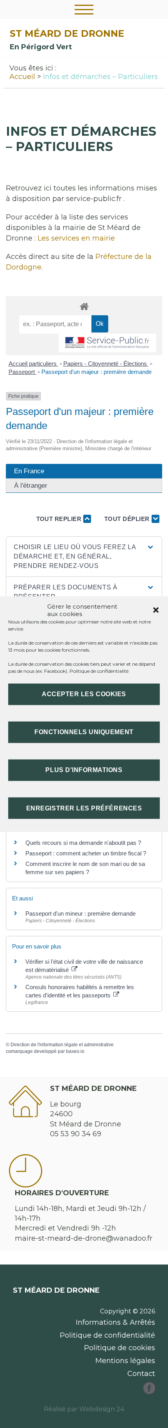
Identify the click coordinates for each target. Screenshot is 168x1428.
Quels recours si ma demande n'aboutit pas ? (83, 842)
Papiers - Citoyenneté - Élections (105, 363)
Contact (141, 1373)
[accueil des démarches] (84, 306)
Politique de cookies (119, 1348)
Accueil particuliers (33, 363)
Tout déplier (128, 519)
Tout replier (60, 519)
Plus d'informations (83, 770)
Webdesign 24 (101, 1409)
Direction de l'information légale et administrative (62, 1044)
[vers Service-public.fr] (107, 343)
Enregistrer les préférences (84, 808)
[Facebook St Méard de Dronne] (149, 1391)
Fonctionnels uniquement (83, 732)
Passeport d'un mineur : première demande (80, 913)
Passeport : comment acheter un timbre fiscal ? (85, 853)
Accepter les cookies (84, 694)
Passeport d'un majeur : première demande (96, 371)
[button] (156, 610)
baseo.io (75, 1051)
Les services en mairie (76, 238)
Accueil (22, 76)
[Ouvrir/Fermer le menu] (84, 9)
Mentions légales (125, 1360)
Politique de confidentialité (99, 671)
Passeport (22, 371)
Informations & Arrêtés (115, 1322)
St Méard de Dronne (67, 33)
